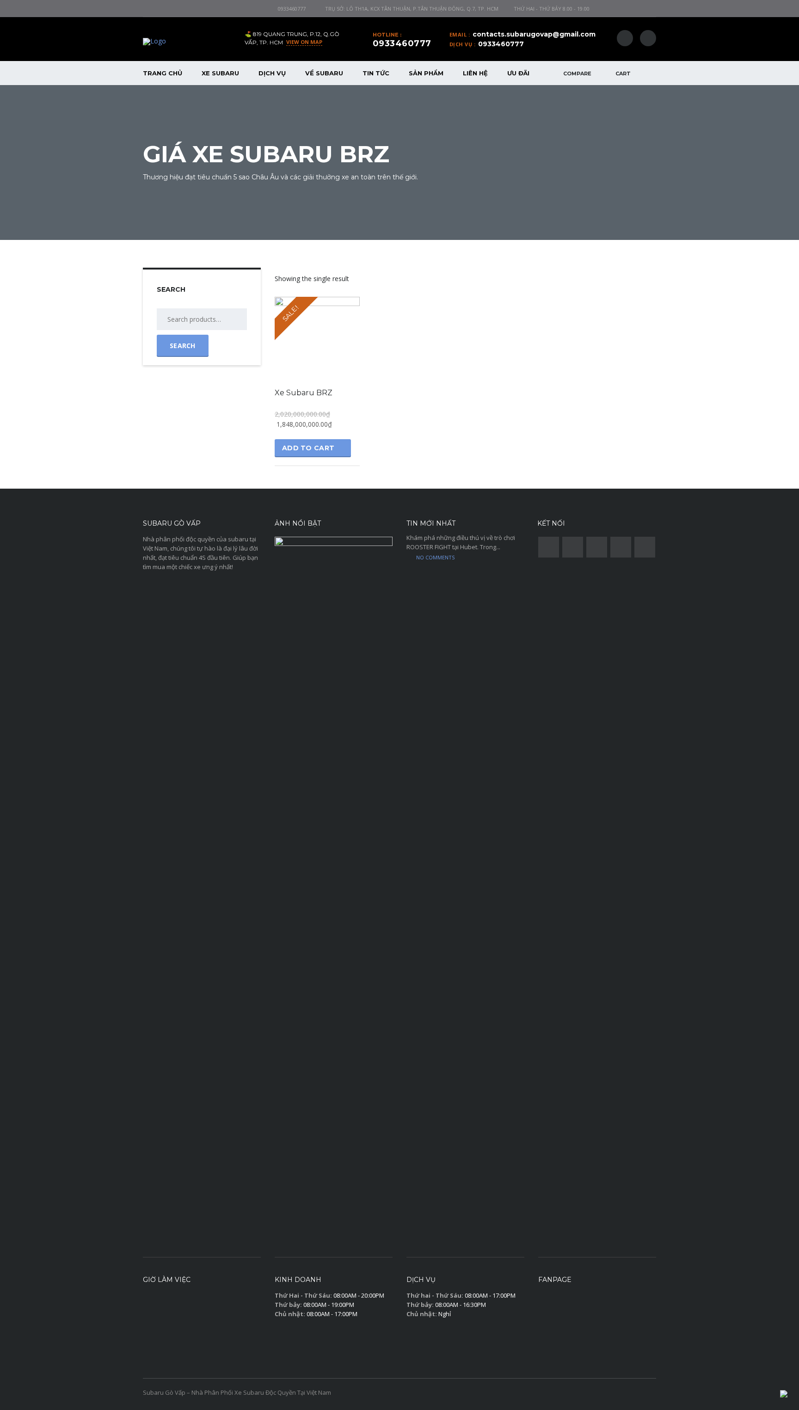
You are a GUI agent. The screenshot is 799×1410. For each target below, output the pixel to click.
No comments (435, 557)
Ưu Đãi (518, 73)
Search (183, 345)
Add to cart (308, 448)
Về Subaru (324, 73)
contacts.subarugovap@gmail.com (534, 34)
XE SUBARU (220, 73)
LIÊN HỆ (475, 73)
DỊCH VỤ (272, 73)
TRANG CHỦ (162, 73)
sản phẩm (426, 73)
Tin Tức (376, 73)
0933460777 (292, 8)
